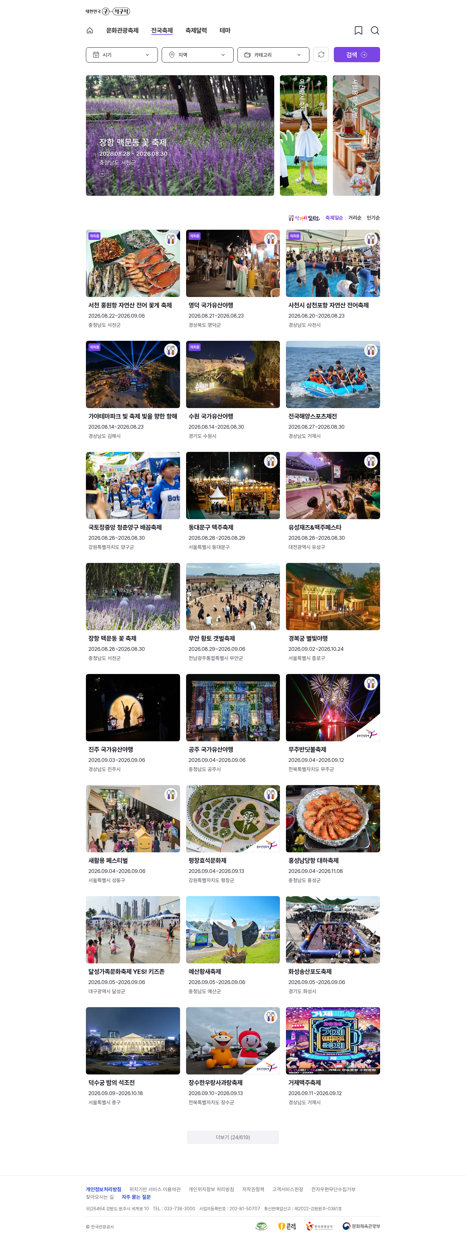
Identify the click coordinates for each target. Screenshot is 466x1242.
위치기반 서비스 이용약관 (155, 1189)
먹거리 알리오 (304, 218)
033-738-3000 (179, 1208)
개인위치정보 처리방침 (211, 1189)
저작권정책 (253, 1189)
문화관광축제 (122, 30)
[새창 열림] (261, 1229)
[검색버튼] (375, 30)
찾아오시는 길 (100, 1197)
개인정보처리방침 (103, 1189)
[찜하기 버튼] (358, 30)
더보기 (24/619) (233, 1137)
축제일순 (334, 218)
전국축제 (162, 30)
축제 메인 (90, 30)
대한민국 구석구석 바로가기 (108, 11)
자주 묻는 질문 (136, 1197)
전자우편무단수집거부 (333, 1189)
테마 (225, 30)
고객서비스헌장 (287, 1189)
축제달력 (196, 30)
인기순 (373, 218)
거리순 (355, 218)
